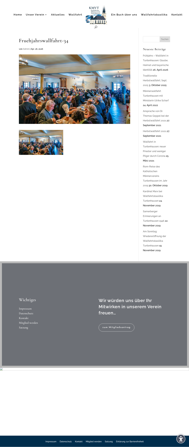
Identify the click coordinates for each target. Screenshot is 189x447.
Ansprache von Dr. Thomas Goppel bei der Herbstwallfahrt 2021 (156, 116)
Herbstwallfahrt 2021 (154, 131)
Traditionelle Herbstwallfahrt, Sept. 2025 (155, 80)
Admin (26, 49)
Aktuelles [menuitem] (58, 15)
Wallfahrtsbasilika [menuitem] (154, 15)
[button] (165, 39)
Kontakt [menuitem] (177, 15)
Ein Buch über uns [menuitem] (124, 15)
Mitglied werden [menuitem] (94, 442)
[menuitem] (96, 15)
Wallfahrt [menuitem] (75, 15)
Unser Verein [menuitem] (35, 15)
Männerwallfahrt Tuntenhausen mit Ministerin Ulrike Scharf (156, 96)
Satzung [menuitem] (109, 442)
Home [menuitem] (18, 15)
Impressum (25, 308)
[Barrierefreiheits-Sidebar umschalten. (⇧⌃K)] (180, 438)
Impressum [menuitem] (50, 442)
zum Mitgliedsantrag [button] (116, 327)
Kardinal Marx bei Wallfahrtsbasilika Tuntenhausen (153, 196)
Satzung (23, 327)
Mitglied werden (28, 323)
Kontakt (23, 318)
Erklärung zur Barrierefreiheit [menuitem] (130, 442)
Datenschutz (26, 313)
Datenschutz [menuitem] (66, 442)
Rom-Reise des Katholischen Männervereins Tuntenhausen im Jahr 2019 (155, 176)
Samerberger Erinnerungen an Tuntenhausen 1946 (153, 216)
